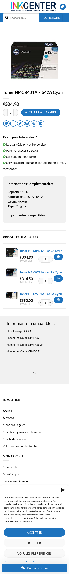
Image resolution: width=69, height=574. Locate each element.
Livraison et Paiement (16, 481)
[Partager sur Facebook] (13, 123)
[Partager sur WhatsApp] (6, 123)
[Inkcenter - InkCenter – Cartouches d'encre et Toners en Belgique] (33, 6)
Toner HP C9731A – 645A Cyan (41, 294)
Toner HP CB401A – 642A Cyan (41, 250)
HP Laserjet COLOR (21, 331)
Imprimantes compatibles (26, 215)
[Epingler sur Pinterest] (34, 123)
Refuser (34, 543)
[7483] (58, 300)
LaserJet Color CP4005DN (26, 344)
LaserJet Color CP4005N (24, 351)
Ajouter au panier (41, 112)
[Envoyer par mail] (27, 123)
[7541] (58, 257)
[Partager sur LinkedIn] (41, 123)
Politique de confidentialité (20, 446)
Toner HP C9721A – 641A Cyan (41, 272)
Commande (10, 467)
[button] (63, 490)
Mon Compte (11, 474)
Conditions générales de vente (22, 432)
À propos (8, 418)
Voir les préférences (34, 553)
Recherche (50, 17)
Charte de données (14, 439)
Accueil (7, 410)
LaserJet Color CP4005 (23, 337)
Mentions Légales (14, 425)
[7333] (58, 278)
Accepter (34, 532)
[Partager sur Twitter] (20, 123)
